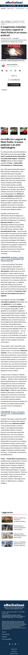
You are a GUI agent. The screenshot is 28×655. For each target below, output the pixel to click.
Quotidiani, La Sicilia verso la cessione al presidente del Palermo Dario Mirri (12, 259)
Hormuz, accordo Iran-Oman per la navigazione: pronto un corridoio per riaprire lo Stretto (20, 519)
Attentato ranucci (19, 8)
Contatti (4, 632)
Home (2, 21)
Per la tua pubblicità (6, 639)
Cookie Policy (14, 651)
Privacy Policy (14, 649)
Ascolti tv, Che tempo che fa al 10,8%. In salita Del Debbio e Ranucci (13, 413)
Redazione (4, 636)
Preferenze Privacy (14, 653)
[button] (24, 131)
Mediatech (8, 21)
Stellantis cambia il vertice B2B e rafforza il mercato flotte (20, 535)
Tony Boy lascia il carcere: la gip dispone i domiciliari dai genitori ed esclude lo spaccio (20, 527)
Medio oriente (10, 8)
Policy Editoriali (5, 634)
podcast (4, 90)
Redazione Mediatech (12, 64)
